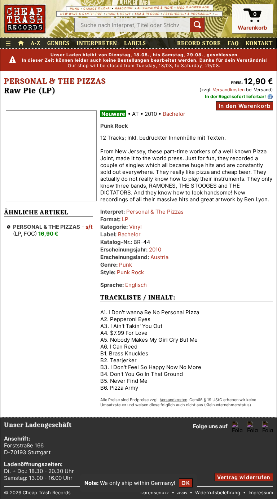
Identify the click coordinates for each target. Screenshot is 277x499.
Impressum (261, 492)
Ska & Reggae (147, 14)
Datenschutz (154, 492)
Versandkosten (229, 89)
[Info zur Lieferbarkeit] (270, 97)
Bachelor (174, 113)
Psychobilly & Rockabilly (187, 14)
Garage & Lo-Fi (96, 8)
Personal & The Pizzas (55, 81)
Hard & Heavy (118, 14)
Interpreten (96, 43)
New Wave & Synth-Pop (81, 14)
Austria (159, 257)
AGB (182, 492)
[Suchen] (197, 25)
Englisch (136, 284)
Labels (135, 43)
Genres (58, 43)
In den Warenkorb (245, 105)
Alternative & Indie (155, 8)
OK (185, 483)
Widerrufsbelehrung (217, 492)
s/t (89, 226)
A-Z (35, 43)
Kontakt (259, 43)
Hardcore (123, 8)
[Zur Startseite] (21, 43)
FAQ (233, 43)
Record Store (199, 43)
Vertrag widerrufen (244, 477)
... (217, 14)
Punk (74, 8)
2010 (155, 249)
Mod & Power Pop (193, 7)
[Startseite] (25, 19)
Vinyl (135, 226)
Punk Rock (130, 272)
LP (125, 219)
